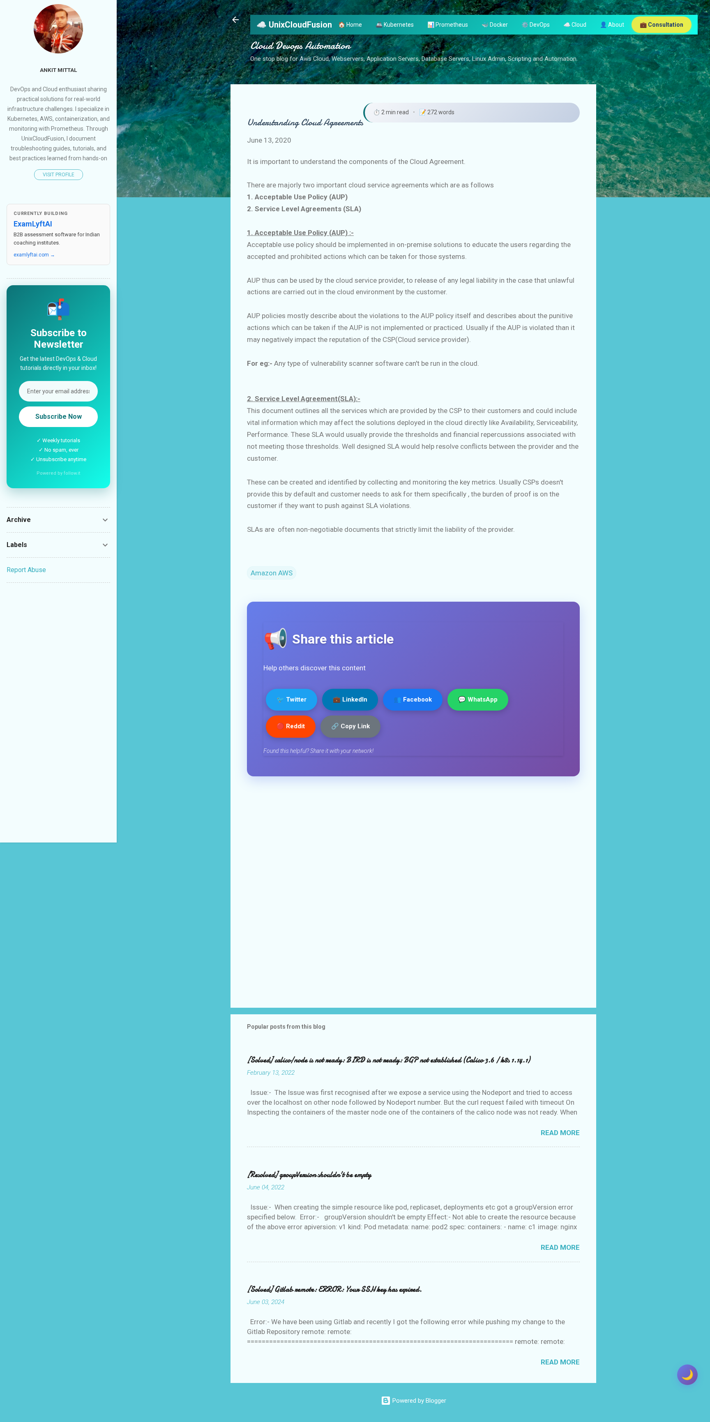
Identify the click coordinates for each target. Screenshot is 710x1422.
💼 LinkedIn (350, 699)
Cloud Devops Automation (300, 46)
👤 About (612, 24)
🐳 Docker (495, 24)
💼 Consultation (661, 24)
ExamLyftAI (33, 223)
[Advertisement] (58, 712)
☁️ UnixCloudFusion (294, 25)
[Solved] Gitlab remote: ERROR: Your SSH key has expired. (334, 1289)
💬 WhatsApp (478, 699)
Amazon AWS (272, 573)
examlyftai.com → (34, 255)
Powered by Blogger (418, 1400)
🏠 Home (350, 24)
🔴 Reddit (291, 726)
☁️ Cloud (574, 24)
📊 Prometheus (447, 24)
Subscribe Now (58, 416)
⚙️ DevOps (535, 24)
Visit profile (58, 175)
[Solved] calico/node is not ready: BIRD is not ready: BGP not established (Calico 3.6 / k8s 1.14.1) (388, 1060)
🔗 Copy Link (350, 726)
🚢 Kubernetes (395, 24)
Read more (560, 1133)
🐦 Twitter (292, 699)
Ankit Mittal (58, 70)
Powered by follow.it (58, 473)
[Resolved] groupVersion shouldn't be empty (309, 1175)
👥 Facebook (413, 699)
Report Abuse (26, 570)
